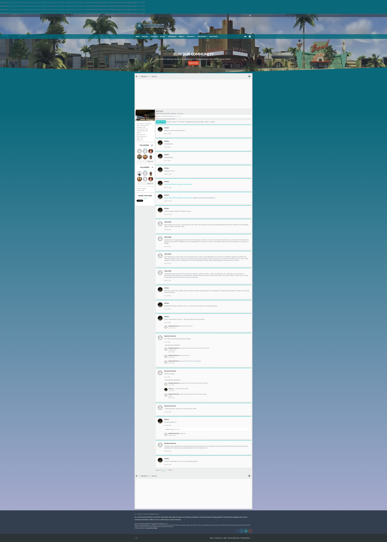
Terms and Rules (233, 538)
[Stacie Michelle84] (150, 156)
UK (143, 190)
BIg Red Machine (174, 326)
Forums (145, 36)
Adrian (166, 128)
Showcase (172, 36)
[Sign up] (250, 36)
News (138, 36)
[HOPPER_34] (139, 156)
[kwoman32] (150, 151)
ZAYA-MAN (167, 222)
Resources (202, 36)
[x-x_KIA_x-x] (139, 151)
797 (142, 138)
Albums (212, 122)
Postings (181, 122)
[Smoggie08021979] (145, 173)
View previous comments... (173, 345)
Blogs (162, 36)
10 (152, 145)
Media (181, 36)
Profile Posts (160, 122)
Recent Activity (171, 122)
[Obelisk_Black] (139, 173)
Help (225, 538)
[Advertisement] (193, 94)
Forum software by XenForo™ (151, 523)
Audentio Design (152, 528)
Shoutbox (213, 36)
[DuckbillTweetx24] (145, 151)
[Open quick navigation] (249, 76)
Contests (191, 36)
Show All (150, 161)
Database (154, 36)
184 (146, 131)
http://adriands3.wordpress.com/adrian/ (178, 184)
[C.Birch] (145, 156)
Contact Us (218, 538)
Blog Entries (199, 122)
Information (190, 122)
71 (142, 140)
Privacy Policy (245, 538)
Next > (171, 470)
